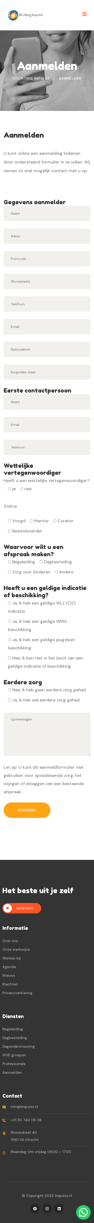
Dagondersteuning (18, 1046)
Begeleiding (12, 1029)
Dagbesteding (14, 1037)
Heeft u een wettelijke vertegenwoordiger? (47, 485)
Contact (25, 908)
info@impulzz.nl (24, 1106)
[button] (83, 1212)
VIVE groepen (14, 1055)
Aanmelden (12, 1072)
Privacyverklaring (17, 993)
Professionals (14, 1063)
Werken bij (11, 958)
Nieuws (8, 975)
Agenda (9, 967)
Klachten (10, 984)
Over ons (10, 940)
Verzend (27, 810)
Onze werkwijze (16, 949)
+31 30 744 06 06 (26, 1120)
